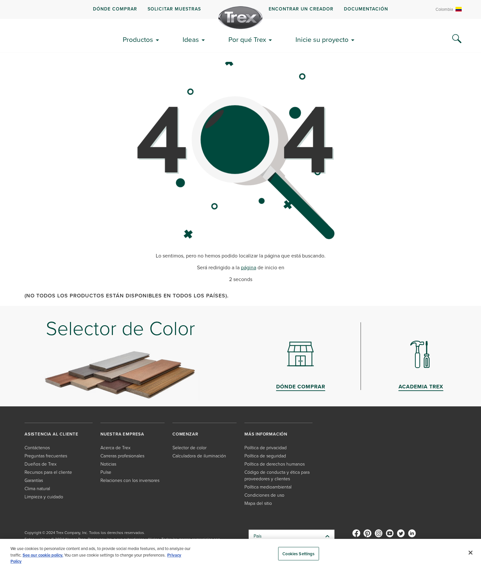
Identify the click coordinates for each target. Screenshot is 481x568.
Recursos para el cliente (48, 472)
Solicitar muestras (174, 9)
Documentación (366, 9)
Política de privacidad (265, 447)
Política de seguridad (265, 456)
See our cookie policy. (43, 555)
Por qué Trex (247, 39)
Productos (138, 39)
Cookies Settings (298, 553)
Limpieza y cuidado (44, 496)
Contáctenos (37, 447)
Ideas (191, 39)
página (248, 267)
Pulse (105, 472)
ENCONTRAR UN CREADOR (301, 9)
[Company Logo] (240, 17)
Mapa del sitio (258, 503)
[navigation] (240, 9)
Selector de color (189, 447)
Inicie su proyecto (321, 39)
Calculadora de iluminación (199, 456)
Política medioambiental (268, 487)
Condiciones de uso (264, 495)
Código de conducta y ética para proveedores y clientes (277, 475)
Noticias (108, 464)
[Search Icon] (456, 39)
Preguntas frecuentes (46, 456)
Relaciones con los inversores (129, 480)
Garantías (34, 480)
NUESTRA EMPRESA (122, 434)
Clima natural (37, 488)
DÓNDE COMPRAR (115, 9)
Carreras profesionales (122, 456)
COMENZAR (185, 434)
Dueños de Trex (41, 464)
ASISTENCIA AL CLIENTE (52, 434)
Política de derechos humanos (274, 464)
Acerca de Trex (115, 447)
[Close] (470, 552)
